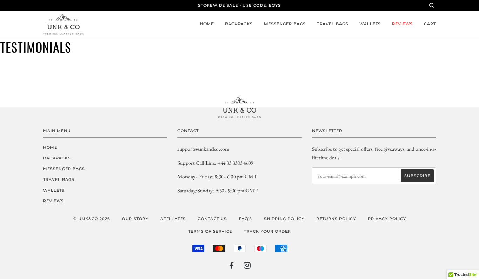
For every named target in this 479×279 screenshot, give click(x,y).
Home (207, 23)
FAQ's (245, 218)
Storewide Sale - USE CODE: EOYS (239, 5)
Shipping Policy (284, 218)
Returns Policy (336, 218)
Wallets (370, 23)
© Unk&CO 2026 (91, 218)
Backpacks (239, 23)
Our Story (135, 218)
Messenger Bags (285, 23)
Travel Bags (332, 23)
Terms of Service (210, 231)
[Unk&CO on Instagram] (247, 266)
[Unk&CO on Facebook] (231, 266)
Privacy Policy (387, 218)
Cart (430, 23)
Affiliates (173, 218)
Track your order (267, 231)
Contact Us (212, 218)
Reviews (402, 23)
